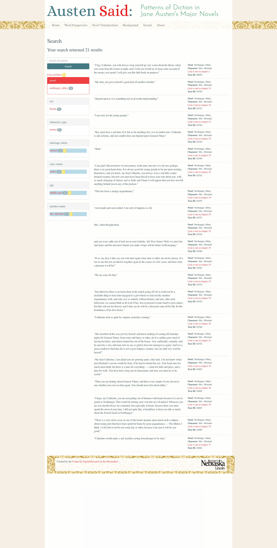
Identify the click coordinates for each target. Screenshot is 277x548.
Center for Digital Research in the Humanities (95, 461)
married (53, 150)
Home (56, 25)
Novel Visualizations (105, 25)
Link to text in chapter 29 (199, 88)
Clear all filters (56, 74)
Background (130, 25)
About (160, 25)
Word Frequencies (75, 25)
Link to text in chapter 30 (199, 365)
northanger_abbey (59, 88)
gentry (53, 171)
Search (147, 25)
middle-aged (56, 192)
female (53, 108)
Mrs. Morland (57, 213)
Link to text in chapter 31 (199, 444)
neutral (53, 129)
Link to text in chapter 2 (199, 71)
